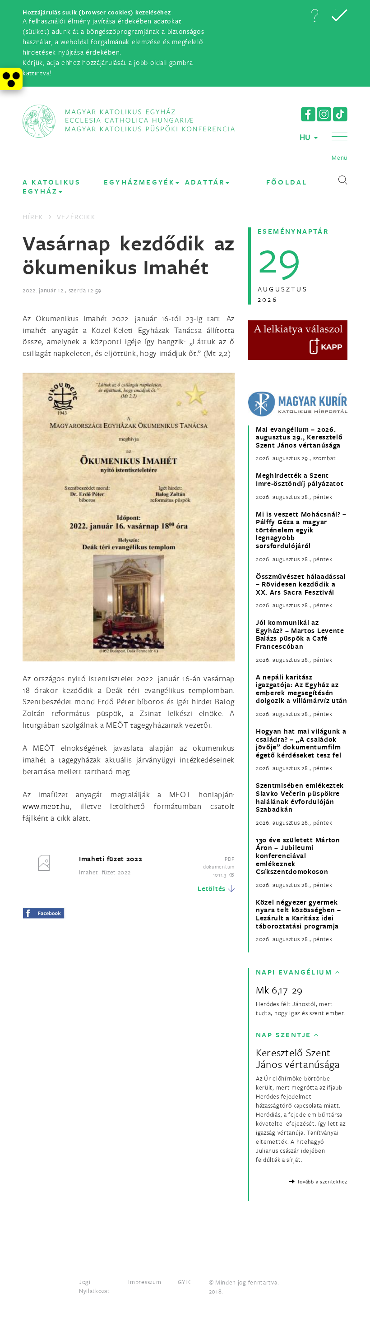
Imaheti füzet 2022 (111, 859)
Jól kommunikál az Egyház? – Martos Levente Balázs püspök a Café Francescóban (300, 634)
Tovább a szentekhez (321, 1181)
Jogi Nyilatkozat (94, 1286)
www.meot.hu (46, 806)
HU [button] (306, 137)
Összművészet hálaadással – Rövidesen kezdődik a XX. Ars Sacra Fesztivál (301, 584)
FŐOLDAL (286, 182)
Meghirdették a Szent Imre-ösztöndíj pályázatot (300, 479)
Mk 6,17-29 (279, 990)
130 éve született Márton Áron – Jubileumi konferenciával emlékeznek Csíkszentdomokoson (298, 856)
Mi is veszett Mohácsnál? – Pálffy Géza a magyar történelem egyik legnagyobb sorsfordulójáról (301, 530)
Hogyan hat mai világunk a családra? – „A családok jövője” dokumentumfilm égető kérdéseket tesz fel (301, 743)
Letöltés (212, 888)
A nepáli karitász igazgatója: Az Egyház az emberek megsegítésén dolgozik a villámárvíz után (301, 689)
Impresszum (144, 1282)
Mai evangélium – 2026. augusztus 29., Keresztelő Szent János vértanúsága (299, 437)
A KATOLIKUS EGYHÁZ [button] (52, 186)
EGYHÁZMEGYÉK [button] (139, 182)
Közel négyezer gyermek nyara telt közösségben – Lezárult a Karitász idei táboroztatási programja (298, 914)
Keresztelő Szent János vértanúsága (298, 1058)
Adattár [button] (205, 182)
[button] (314, 15)
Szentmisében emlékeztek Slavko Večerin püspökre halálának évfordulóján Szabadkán (300, 797)
